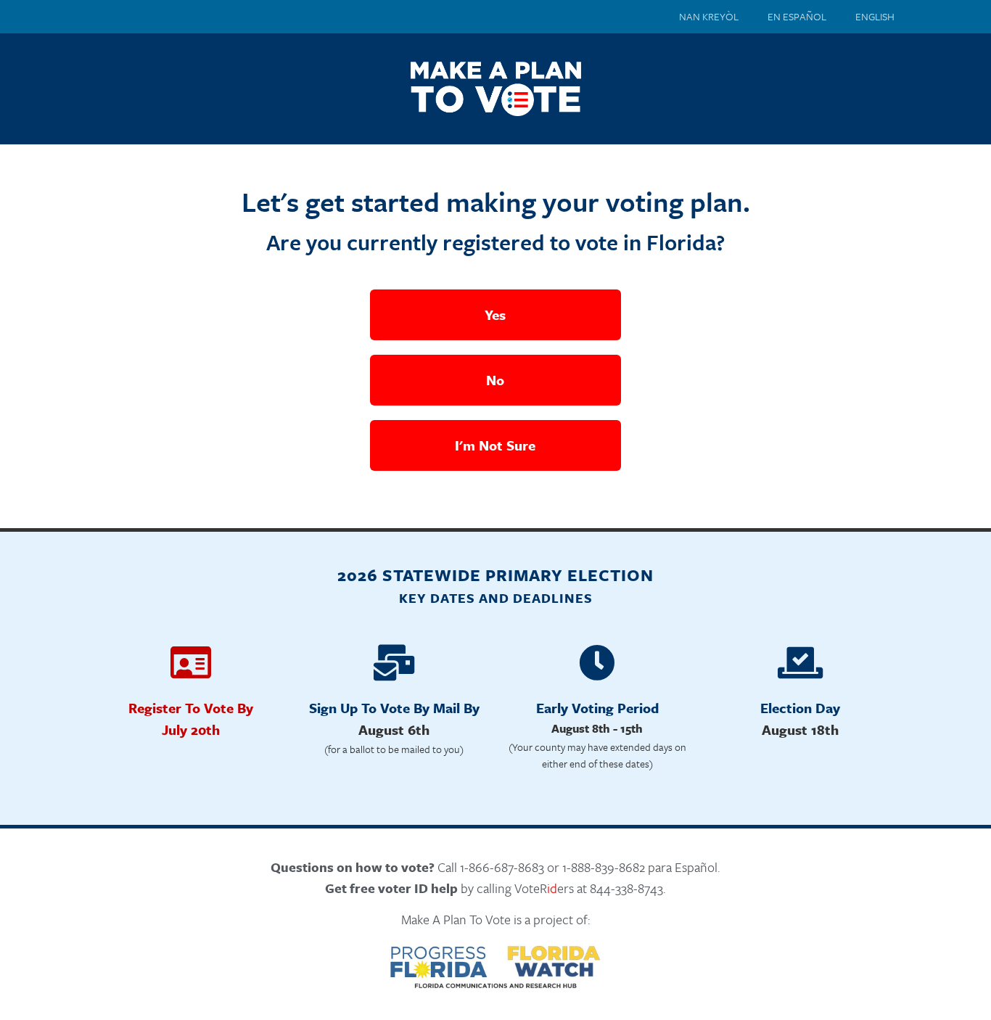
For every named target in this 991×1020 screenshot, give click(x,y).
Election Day (800, 707)
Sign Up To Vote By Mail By (394, 707)
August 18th (800, 729)
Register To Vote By (190, 707)
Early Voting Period (597, 707)
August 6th (393, 729)
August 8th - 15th (597, 728)
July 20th (191, 729)
